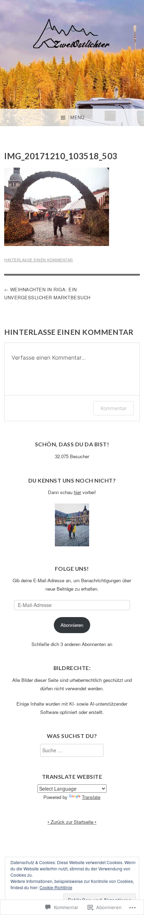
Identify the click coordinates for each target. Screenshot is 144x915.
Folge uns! (72, 568)
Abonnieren (71, 625)
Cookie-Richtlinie (55, 887)
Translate (91, 797)
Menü (77, 117)
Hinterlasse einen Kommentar (38, 259)
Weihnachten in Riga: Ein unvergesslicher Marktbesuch (47, 293)
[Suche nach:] (71, 750)
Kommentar (114, 408)
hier (77, 492)
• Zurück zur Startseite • (72, 821)
